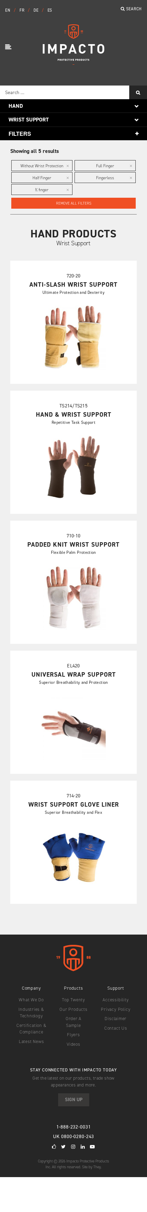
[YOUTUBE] (92, 1147)
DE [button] (37, 10)
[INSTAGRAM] (73, 1147)
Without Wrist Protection (42, 166)
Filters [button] (20, 134)
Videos (73, 1044)
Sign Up (73, 1099)
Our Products (73, 1009)
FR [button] (22, 10)
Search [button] (133, 9)
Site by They (91, 1167)
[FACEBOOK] (54, 1147)
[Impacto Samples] (73, 62)
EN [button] (8, 10)
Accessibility (116, 1000)
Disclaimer (115, 1018)
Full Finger (105, 166)
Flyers (73, 1035)
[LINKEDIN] (83, 1147)
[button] (9, 47)
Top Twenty (73, 1000)
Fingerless (105, 178)
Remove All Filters (73, 203)
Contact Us (115, 1028)
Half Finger (41, 178)
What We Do (31, 1000)
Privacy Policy (115, 1009)
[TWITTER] (63, 1147)
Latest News (31, 1041)
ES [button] (50, 10)
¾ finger (42, 190)
